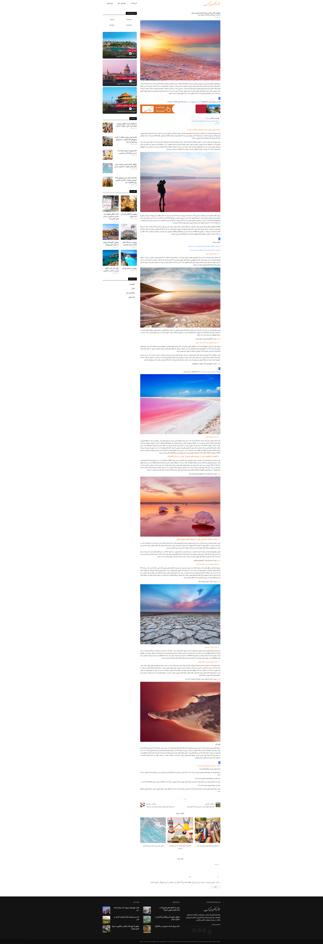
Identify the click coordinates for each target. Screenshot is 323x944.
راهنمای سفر (122, 3)
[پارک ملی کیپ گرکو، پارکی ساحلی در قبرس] (111, 258)
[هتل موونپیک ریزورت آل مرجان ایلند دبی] (106, 910)
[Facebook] (209, 932)
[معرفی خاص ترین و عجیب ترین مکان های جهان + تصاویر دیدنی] (153, 830)
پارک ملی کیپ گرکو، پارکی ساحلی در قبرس (111, 269)
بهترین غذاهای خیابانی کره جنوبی (129, 215)
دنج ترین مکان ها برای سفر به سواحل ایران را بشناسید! (205, 250)
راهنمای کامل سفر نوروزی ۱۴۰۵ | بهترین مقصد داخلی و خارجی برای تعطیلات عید (126, 180)
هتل (190, 102)
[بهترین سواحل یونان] (129, 258)
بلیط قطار (198, 102)
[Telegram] (194, 932)
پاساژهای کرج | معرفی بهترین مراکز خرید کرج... (207, 846)
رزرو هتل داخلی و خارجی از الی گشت (210, 372)
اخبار (133, 288)
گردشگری (110, 3)
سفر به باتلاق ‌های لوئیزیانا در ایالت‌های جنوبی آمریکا (169, 909)
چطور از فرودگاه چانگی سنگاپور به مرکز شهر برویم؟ (125, 927)
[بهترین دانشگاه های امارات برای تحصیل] (129, 232)
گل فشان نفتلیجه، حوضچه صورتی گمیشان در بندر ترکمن (204, 246)
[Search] (103, 3)
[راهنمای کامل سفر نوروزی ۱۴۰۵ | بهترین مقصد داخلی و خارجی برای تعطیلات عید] (108, 182)
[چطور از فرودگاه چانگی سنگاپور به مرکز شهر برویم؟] (106, 929)
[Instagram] (199, 932)
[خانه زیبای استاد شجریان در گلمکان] (147, 929)
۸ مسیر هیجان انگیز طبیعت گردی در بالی (126, 918)
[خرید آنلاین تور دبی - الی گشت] (180, 108)
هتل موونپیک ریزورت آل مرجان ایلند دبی (126, 909)
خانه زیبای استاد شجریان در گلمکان (167, 926)
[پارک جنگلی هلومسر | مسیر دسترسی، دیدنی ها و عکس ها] (111, 203)
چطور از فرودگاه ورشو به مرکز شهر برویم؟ (111, 243)
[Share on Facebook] (177, 799)
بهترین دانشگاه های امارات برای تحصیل (130, 243)
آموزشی (132, 284)
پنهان (207, 118)
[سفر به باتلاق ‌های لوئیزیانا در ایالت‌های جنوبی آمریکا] (147, 910)
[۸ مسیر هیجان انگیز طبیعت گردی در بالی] (106, 919)
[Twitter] (204, 932)
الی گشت (145, 941)
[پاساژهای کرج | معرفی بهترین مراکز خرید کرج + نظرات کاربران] (207, 830)
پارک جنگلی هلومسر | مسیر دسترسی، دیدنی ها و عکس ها (111, 216)
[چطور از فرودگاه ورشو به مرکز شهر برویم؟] (111, 232)
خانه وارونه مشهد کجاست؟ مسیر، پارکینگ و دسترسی (127, 152)
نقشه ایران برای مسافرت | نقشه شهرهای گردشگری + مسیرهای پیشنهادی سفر (126, 139)
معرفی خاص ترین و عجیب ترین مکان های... (153, 846)
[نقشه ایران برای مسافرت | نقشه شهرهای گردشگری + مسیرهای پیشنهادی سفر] (108, 141)
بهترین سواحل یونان (129, 268)
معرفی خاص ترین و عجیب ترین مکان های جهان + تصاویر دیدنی (125, 165)
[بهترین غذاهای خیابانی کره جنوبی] (129, 203)
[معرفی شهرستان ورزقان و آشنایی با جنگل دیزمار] (147, 919)
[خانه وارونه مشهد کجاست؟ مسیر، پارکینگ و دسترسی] (180, 830)
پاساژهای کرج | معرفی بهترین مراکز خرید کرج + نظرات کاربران (126, 125)
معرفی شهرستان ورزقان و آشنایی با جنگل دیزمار (167, 918)
